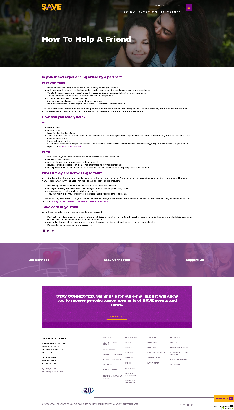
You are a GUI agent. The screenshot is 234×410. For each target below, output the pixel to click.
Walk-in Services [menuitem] (110, 370)
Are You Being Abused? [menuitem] (179, 347)
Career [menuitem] (128, 363)
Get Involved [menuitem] (131, 338)
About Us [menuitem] (151, 338)
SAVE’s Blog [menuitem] (175, 342)
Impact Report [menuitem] (153, 363)
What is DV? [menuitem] (175, 338)
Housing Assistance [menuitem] (112, 359)
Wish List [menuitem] (129, 352)
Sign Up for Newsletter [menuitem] (130, 381)
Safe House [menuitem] (108, 365)
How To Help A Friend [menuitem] (179, 359)
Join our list (117, 317)
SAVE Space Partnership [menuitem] (130, 374)
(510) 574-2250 (52, 369)
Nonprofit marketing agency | (107, 404)
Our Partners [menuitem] (153, 358)
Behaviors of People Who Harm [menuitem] (179, 353)
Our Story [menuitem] (152, 342)
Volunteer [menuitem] (130, 358)
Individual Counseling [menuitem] (112, 354)
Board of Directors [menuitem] (156, 352)
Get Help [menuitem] (107, 338)
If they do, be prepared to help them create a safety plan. (80, 201)
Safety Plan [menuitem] (175, 365)
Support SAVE (148, 12)
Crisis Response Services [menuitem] (110, 343)
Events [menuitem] (128, 342)
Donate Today (170, 12)
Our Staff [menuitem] (151, 347)
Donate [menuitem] (128, 347)
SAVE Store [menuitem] (130, 368)
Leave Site (222, 398)
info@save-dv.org (54, 372)
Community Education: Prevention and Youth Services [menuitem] (112, 376)
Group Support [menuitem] (110, 349)
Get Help (130, 12)
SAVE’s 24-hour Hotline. (70, 146)
